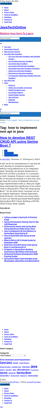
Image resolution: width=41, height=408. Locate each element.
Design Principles (5, 367)
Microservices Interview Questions (20, 73)
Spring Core (23, 375)
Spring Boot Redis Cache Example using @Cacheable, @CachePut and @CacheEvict (21, 259)
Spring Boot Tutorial (11, 49)
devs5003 (6, 159)
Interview (26, 367)
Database (11, 100)
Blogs (6, 105)
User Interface (13, 97)
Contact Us (8, 20)
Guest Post (8, 22)
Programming (34, 370)
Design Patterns (24, 363)
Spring (3, 372)
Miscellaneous (13, 102)
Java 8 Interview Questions (17, 64)
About (6, 10)
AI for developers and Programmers (15, 359)
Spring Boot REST (11, 155)
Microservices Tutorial (12, 52)
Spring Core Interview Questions (19, 71)
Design (15, 363)
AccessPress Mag (34, 382)
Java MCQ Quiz (9, 81)
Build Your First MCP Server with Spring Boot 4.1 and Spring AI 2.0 (20, 246)
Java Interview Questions (13, 54)
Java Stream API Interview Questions (21, 66)
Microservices (23, 369)
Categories (4, 353)
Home (6, 8)
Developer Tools (16, 367)
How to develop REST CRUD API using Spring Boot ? (19, 141)
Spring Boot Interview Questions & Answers (24, 69)
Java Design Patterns (15, 93)
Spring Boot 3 (5, 376)
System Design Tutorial (16, 95)
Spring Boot (9, 153)
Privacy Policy (9, 12)
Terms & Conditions (11, 15)
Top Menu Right (6, 3)
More (6, 83)
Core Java (7, 47)
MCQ (14, 370)
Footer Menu (5, 384)
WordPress (14, 382)
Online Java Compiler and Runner (20, 88)
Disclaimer (8, 17)
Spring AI (11, 85)
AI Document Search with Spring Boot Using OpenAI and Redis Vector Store (20, 227)
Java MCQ (9, 370)
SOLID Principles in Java (16, 90)
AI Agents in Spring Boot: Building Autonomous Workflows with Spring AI (20, 250)
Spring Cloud (15, 376)
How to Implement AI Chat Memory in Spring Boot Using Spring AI (20, 232)
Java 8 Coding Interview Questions (20, 61)
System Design (33, 376)
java (5, 151)
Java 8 (2, 370)
